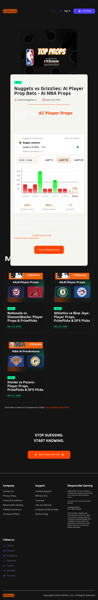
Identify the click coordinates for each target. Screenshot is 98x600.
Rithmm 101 (41, 495)
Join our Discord (43, 505)
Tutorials (39, 500)
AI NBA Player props (42, 235)
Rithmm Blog (41, 514)
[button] (53, 11)
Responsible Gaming (13, 505)
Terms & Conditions (12, 500)
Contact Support (43, 491)
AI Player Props (56, 113)
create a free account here (26, 238)
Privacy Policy (9, 495)
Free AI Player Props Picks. (57, 407)
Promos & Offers (11, 514)
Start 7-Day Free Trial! (49, 250)
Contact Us (8, 491)
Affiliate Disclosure (12, 509)
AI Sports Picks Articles (46, 509)
